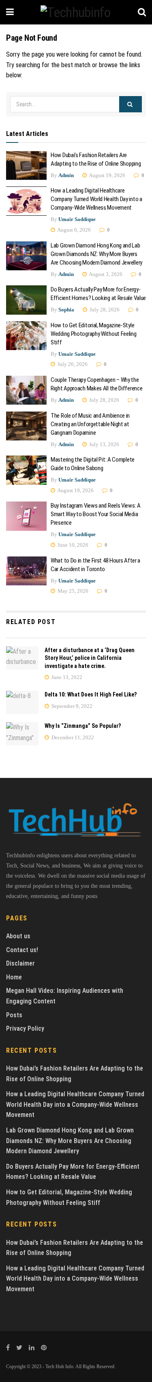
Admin (66, 175)
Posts (14, 1015)
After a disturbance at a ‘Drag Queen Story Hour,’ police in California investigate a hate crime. (90, 658)
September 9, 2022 (71, 706)
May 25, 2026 (72, 591)
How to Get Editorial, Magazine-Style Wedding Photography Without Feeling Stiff (94, 334)
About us (18, 936)
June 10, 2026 (72, 545)
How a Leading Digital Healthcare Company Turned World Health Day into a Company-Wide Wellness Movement (96, 199)
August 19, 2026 (106, 175)
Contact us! (22, 950)
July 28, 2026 (104, 310)
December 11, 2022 (72, 737)
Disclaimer (20, 963)
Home (14, 977)
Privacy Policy (25, 1028)
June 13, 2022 (66, 677)
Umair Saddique (77, 219)
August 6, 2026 (73, 230)
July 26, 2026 (72, 364)
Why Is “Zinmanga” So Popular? (83, 726)
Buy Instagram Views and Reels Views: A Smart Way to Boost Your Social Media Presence (96, 514)
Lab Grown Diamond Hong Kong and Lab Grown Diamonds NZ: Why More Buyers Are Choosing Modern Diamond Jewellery (97, 254)
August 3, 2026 (105, 274)
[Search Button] (130, 104)
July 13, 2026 (103, 444)
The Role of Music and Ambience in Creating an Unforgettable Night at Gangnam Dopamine (90, 424)
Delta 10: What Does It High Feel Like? (91, 694)
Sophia (66, 310)
